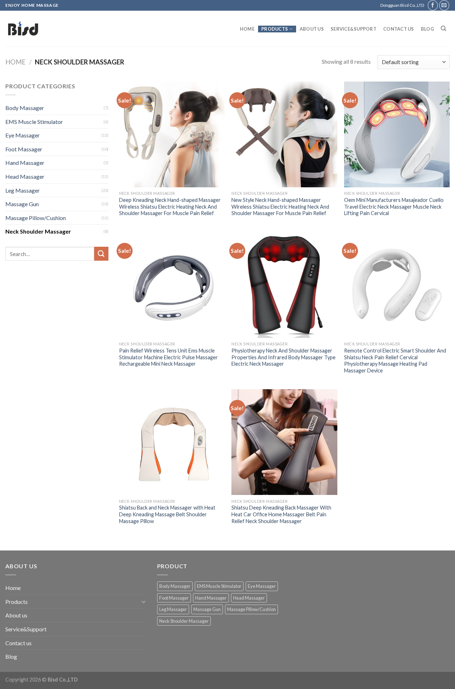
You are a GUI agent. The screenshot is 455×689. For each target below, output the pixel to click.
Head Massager (24, 176)
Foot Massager (23, 149)
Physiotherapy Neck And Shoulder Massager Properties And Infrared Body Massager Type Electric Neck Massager (283, 357)
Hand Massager (24, 162)
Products (274, 29)
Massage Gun (22, 203)
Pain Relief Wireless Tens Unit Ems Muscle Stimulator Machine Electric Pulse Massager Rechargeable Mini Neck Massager (168, 357)
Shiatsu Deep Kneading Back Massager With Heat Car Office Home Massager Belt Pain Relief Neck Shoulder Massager (281, 514)
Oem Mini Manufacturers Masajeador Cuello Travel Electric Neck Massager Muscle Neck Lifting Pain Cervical (394, 206)
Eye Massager (22, 135)
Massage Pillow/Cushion (35, 217)
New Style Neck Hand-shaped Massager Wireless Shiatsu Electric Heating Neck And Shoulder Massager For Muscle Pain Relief (280, 206)
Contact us (398, 29)
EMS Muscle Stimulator (34, 121)
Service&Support (353, 29)
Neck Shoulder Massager (38, 231)
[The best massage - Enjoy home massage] (78, 28)
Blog (427, 29)
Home (247, 29)
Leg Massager (22, 190)
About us (312, 29)
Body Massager (24, 107)
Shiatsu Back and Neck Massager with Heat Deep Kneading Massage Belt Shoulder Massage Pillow (167, 514)
